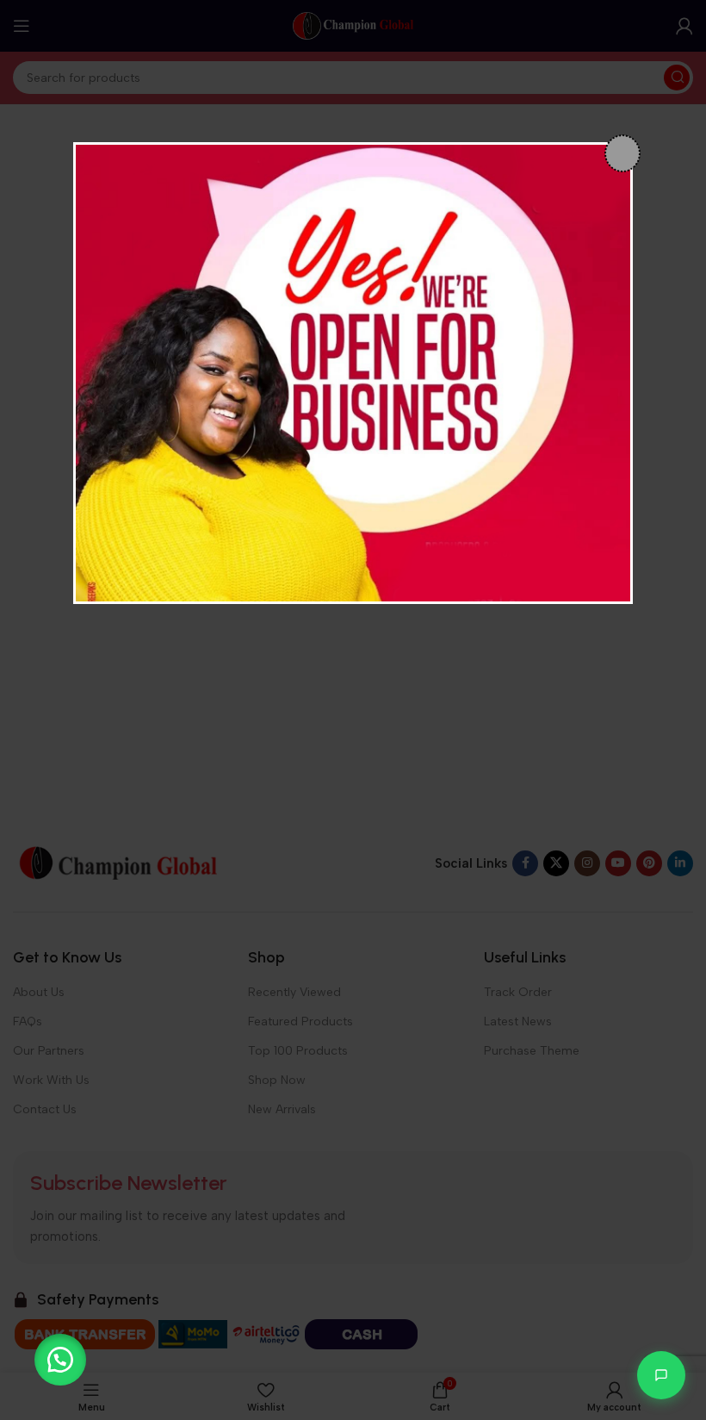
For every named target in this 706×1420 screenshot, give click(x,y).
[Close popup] (622, 153)
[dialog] (353, 373)
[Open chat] (661, 1375)
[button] (60, 1360)
